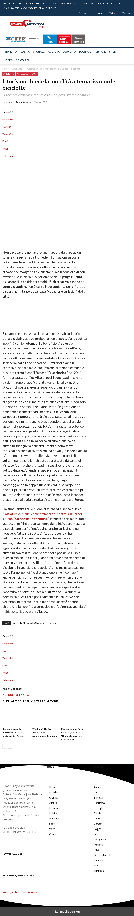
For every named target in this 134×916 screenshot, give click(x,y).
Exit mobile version (67, 911)
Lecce (92, 3)
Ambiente (17, 68)
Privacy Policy (10, 892)
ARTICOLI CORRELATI (17, 695)
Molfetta (115, 3)
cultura (54, 51)
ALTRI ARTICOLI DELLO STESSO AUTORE (30, 701)
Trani (42, 8)
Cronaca (39, 51)
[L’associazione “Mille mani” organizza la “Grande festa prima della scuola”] (74, 717)
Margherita (102, 3)
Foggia (83, 3)
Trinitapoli (52, 8)
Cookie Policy (30, 892)
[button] (126, 52)
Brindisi (55, 3)
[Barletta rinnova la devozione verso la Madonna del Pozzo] (15, 717)
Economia (69, 51)
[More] (44, 159)
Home (8, 51)
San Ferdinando (18, 8)
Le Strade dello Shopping (32, 623)
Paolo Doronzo (23, 102)
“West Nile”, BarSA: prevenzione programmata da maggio (44, 732)
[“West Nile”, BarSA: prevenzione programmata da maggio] (44, 717)
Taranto (33, 8)
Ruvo (6, 8)
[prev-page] (4, 746)
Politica (85, 51)
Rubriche (100, 51)
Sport (113, 51)
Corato (74, 3)
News (33, 74)
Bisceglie (45, 3)
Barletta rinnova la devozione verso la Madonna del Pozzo (13, 732)
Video (9, 60)
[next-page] (10, 746)
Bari (14, 3)
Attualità (22, 51)
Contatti (22, 60)
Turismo (52, 623)
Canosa (65, 3)
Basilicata (34, 3)
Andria (6, 3)
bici (14, 623)
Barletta (22, 3)
